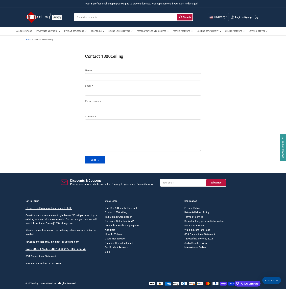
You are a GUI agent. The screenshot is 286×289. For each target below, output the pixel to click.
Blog (107, 251)
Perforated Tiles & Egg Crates (151, 31)
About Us (110, 229)
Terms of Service (193, 216)
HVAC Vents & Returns (46, 31)
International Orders (195, 247)
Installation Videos (194, 225)
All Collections (24, 31)
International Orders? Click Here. (43, 263)
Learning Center (257, 31)
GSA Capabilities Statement (40, 256)
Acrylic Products (181, 31)
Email (89, 85)
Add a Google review (195, 243)
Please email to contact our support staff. (48, 208)
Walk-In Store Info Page (197, 229)
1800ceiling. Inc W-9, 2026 (198, 238)
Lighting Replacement (207, 31)
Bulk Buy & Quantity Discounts (121, 208)
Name (88, 70)
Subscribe (216, 182)
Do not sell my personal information (204, 221)
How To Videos (113, 234)
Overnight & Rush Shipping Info (122, 225)
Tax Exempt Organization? (119, 216)
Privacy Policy (192, 208)
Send (93, 159)
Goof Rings (96, 31)
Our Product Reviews (116, 247)
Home (28, 39)
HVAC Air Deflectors (74, 31)
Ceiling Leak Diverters (119, 31)
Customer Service (115, 238)
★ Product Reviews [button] (283, 147)
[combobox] (133, 17)
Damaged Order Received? (119, 221)
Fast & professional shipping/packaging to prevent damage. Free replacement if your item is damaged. (141, 3)
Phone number (93, 101)
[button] (271, 280)
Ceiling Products (233, 31)
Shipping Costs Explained (119, 243)
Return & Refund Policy (196, 212)
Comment (90, 116)
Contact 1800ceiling (116, 212)
